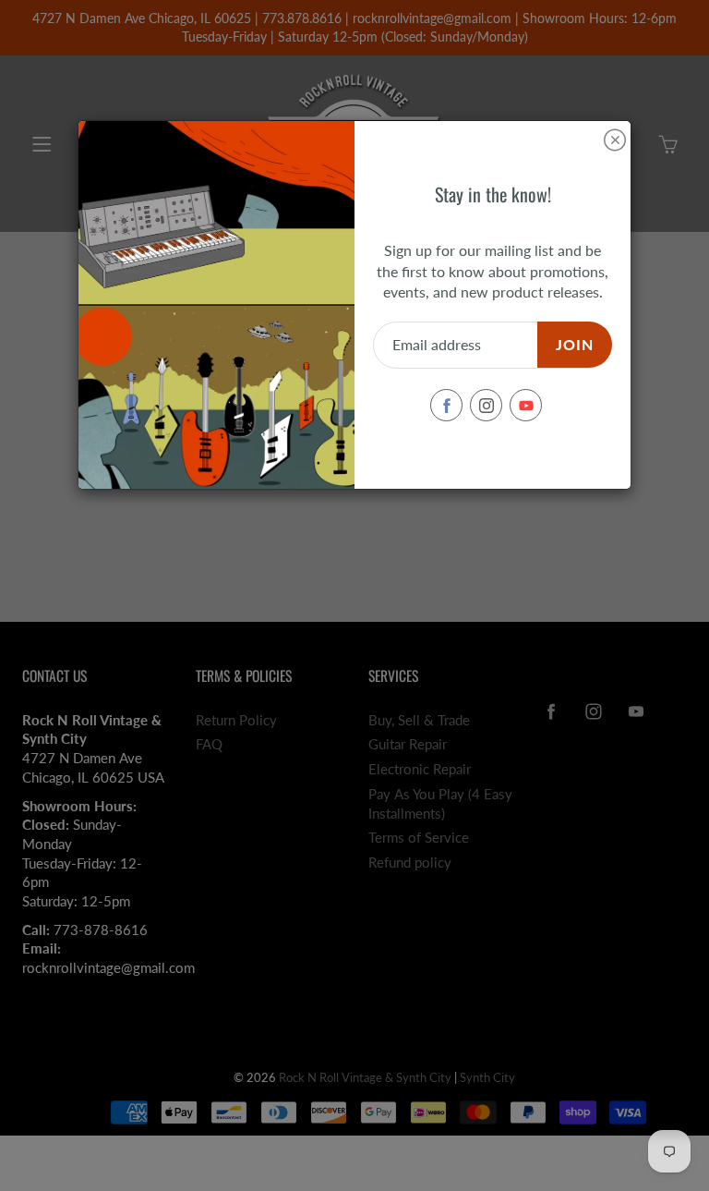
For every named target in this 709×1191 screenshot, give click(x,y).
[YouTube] (526, 405)
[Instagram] (486, 405)
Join (575, 344)
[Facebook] (446, 405)
